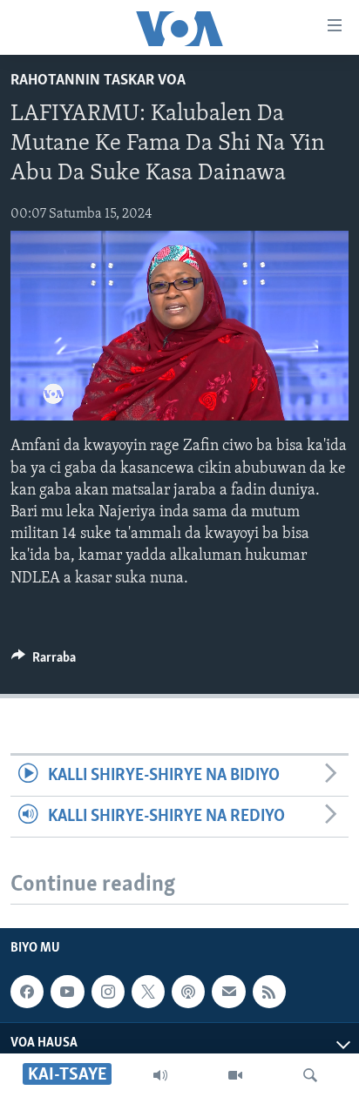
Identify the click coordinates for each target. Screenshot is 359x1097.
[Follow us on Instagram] (108, 991)
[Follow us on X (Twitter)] (148, 991)
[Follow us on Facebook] (27, 991)
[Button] (43, 661)
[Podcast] (188, 991)
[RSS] (269, 991)
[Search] (310, 1075)
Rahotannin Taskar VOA (98, 81)
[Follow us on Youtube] (67, 991)
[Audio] (160, 1075)
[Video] (235, 1075)
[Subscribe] (228, 991)
